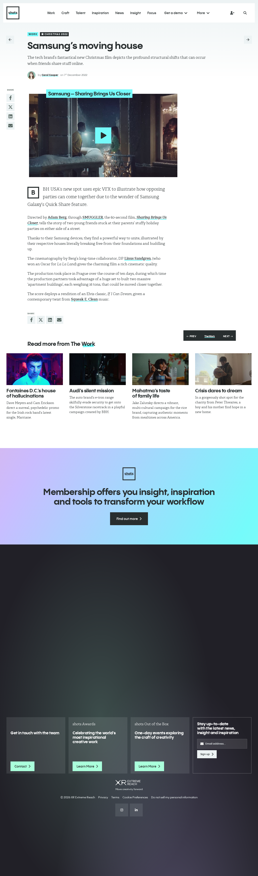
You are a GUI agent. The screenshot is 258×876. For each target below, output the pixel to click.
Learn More (85, 766)
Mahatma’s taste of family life (151, 393)
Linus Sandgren (137, 258)
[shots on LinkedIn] (136, 810)
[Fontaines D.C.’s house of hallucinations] (34, 369)
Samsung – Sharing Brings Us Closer (89, 93)
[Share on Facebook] (10, 98)
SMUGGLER (92, 217)
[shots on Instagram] (121, 810)
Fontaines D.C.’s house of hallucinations (30, 393)
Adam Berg (57, 217)
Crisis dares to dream (218, 390)
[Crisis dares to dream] (223, 369)
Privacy (103, 797)
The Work (209, 336)
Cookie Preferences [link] (135, 797)
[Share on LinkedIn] (10, 116)
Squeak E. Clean (84, 299)
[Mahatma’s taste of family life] (160, 369)
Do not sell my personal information (174, 797)
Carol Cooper (50, 74)
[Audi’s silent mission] (97, 369)
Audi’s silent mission (91, 390)
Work (33, 34)
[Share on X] (10, 107)
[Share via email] (10, 126)
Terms (115, 797)
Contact (21, 766)
